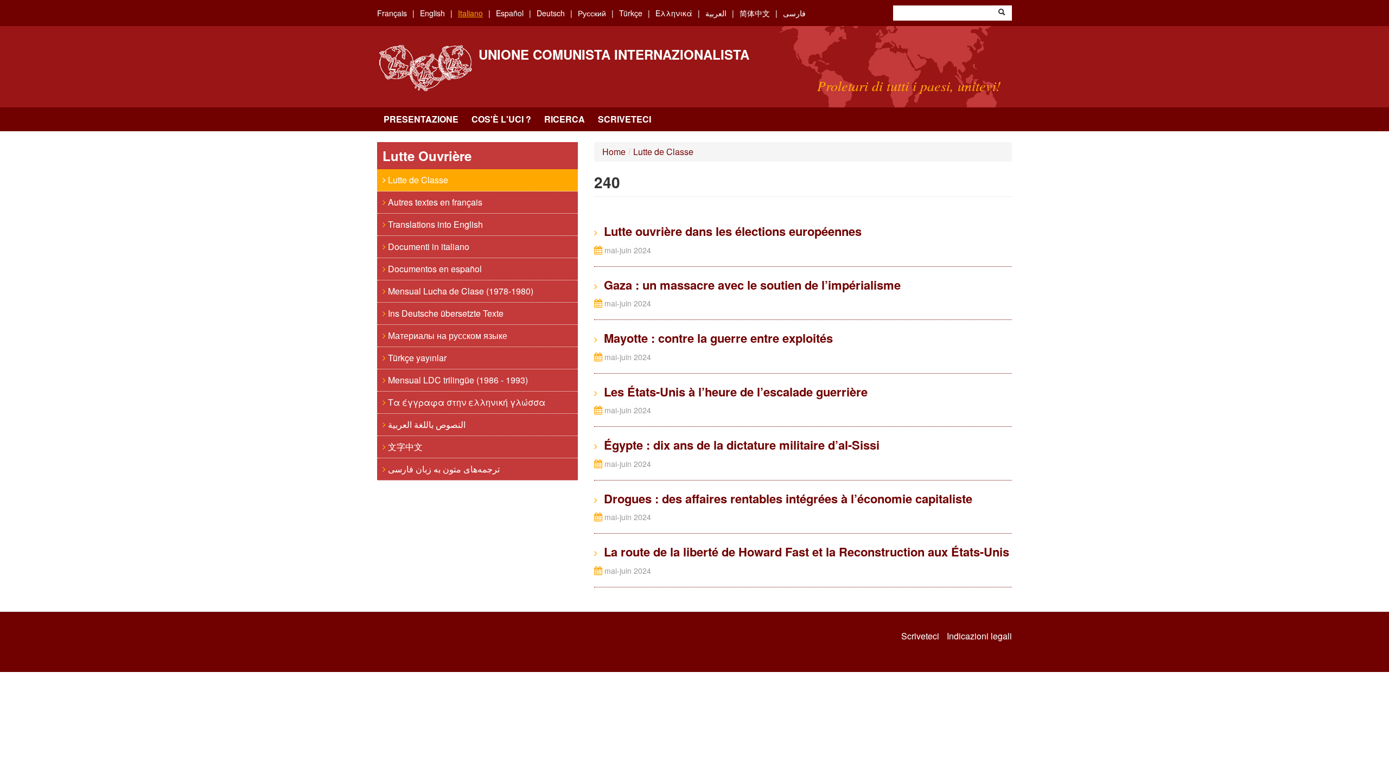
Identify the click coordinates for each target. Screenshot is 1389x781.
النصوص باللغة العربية (426, 424)
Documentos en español (434, 269)
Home (614, 151)
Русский (592, 13)
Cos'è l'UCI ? (501, 119)
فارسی (794, 13)
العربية (716, 13)
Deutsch (551, 13)
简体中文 (755, 13)
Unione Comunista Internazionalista (614, 54)
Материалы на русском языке (446, 335)
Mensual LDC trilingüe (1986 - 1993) (457, 380)
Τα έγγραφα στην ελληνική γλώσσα (465, 402)
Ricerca (564, 119)
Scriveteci (624, 119)
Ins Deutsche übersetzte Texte (445, 313)
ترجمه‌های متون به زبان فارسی (443, 469)
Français (392, 13)
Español (510, 13)
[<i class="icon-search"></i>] (1001, 13)
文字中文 (404, 446)
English (432, 13)
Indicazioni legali (979, 636)
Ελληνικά (673, 13)
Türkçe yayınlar (416, 357)
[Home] (425, 68)
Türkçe (630, 13)
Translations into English (434, 224)
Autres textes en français (434, 202)
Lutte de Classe (417, 180)
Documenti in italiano (427, 246)
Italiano (470, 13)
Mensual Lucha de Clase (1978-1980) (459, 291)
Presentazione (421, 119)
